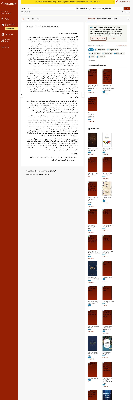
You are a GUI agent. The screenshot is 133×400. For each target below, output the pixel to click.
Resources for (96, 46)
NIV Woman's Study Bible (107, 353)
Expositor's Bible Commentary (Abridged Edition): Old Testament (108, 87)
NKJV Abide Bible (93, 378)
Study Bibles (94, 129)
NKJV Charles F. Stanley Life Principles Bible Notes (107, 380)
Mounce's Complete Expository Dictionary (91, 115)
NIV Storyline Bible (108, 302)
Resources (91, 19)
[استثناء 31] (83, 94)
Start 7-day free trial (98, 39)
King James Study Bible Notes (108, 174)
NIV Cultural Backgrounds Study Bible (94, 252)
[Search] (127, 8)
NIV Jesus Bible (107, 277)
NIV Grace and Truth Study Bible (93, 278)
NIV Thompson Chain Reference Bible (93, 353)
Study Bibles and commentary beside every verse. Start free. (68, 2)
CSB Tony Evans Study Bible (93, 149)
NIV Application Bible (107, 198)
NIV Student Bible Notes (93, 327)
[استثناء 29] (21, 94)
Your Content (112, 19)
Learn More (113, 39)
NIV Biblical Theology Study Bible (93, 226)
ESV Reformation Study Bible (93, 174)
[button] (122, 2)
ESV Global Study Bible (108, 149)
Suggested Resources (98, 65)
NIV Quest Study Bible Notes (93, 302)
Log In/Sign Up (124, 2)
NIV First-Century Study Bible (108, 252)
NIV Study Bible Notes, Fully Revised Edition (93, 86)
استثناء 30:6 (71, 157)
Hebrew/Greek (102, 19)
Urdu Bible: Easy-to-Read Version (38, 171)
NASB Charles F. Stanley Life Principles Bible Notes (93, 200)
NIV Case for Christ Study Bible (108, 226)
